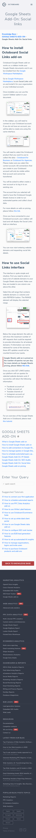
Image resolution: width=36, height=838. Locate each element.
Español (19, 811)
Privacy (5, 828)
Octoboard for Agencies (22, 160)
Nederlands (19, 815)
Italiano (19, 819)
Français (8, 819)
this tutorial (7, 421)
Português (8, 815)
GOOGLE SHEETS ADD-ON (13, 37)
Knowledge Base (9, 34)
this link (17, 211)
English (8, 811)
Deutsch (8, 822)
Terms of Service (8, 831)
